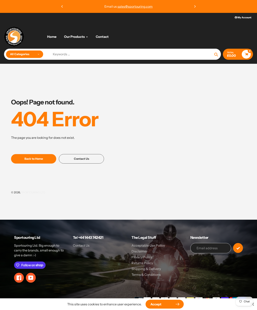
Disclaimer (140, 251)
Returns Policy (142, 263)
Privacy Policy (142, 257)
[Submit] (238, 248)
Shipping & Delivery (146, 269)
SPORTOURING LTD (33, 192)
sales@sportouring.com (135, 6)
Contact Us (81, 245)
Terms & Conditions (146, 275)
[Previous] (62, 6)
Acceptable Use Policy (148, 245)
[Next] (195, 6)
